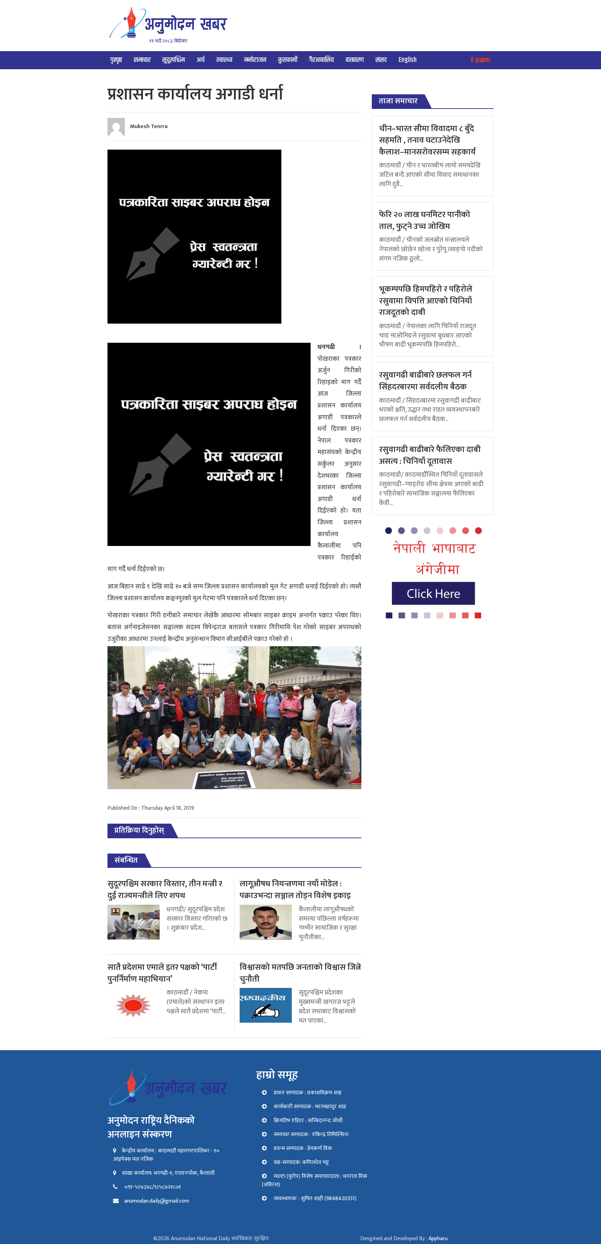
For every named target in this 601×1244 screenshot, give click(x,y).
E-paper (481, 60)
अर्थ (201, 60)
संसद (381, 60)
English (408, 60)
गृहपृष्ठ (116, 60)
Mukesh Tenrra (149, 126)
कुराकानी (287, 60)
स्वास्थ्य (224, 60)
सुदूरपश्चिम (173, 60)
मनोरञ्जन (255, 60)
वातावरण (355, 60)
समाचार (142, 60)
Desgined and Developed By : (404, 1238)
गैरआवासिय (321, 60)
